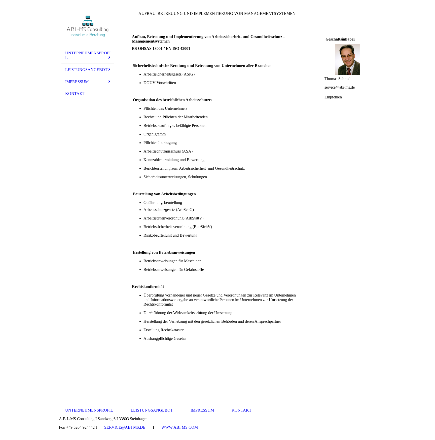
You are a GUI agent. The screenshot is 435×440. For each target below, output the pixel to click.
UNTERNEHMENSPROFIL (89, 410)
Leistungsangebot (86, 69)
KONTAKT (75, 93)
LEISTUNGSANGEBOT (152, 410)
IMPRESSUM (203, 410)
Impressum (77, 82)
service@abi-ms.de (125, 427)
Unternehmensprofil (88, 55)
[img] (88, 26)
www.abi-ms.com (179, 427)
